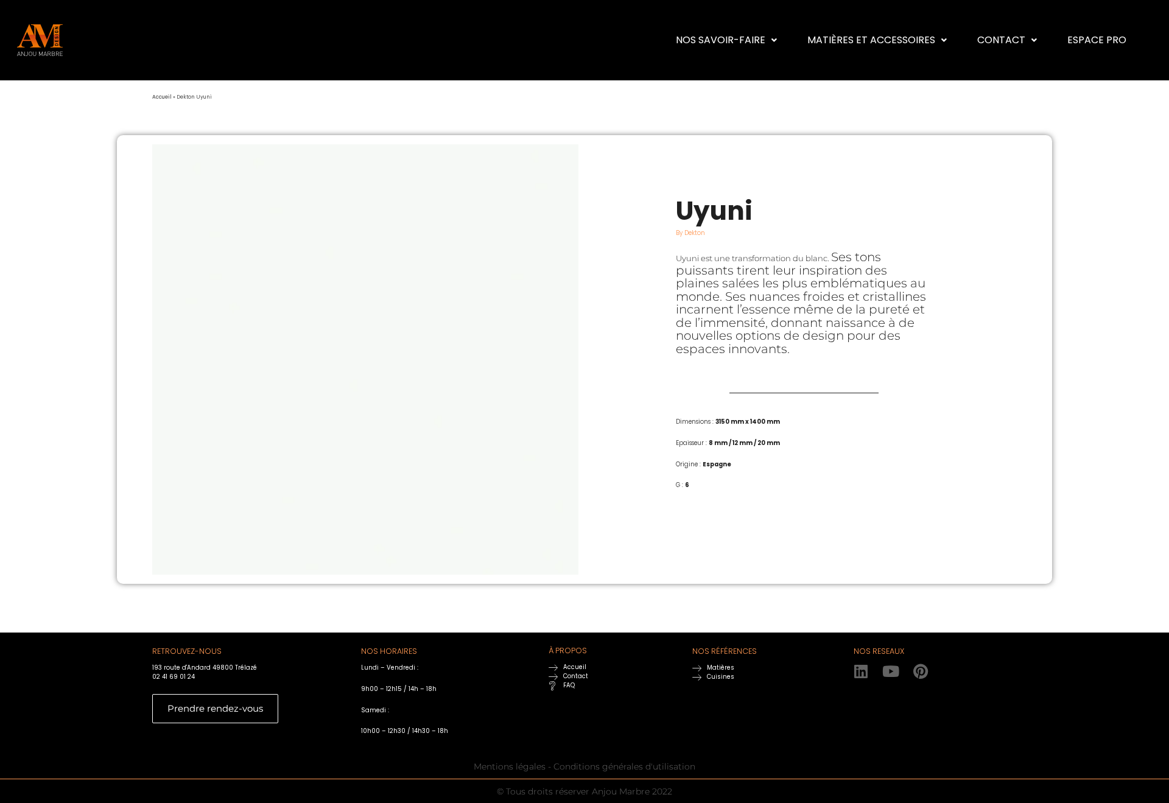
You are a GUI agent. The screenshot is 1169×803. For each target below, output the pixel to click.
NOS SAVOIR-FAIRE (720, 40)
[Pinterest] (921, 671)
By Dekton (690, 233)
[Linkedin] (861, 671)
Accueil (162, 96)
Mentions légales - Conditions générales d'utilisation (584, 766)
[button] (726, 40)
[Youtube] (891, 671)
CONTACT (1001, 40)
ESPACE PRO (1096, 40)
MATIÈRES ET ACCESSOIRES (871, 40)
